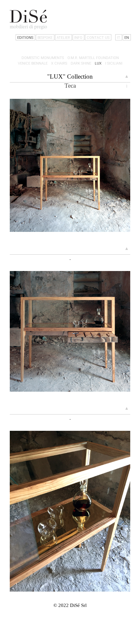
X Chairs (59, 63)
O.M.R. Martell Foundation (93, 58)
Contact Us (98, 38)
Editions (25, 38)
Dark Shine (81, 63)
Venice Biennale (33, 63)
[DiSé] (28, 19)
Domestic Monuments (42, 58)
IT (118, 38)
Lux (98, 63)
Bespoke (44, 38)
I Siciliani (113, 63)
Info (78, 38)
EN (126, 38)
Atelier (63, 38)
